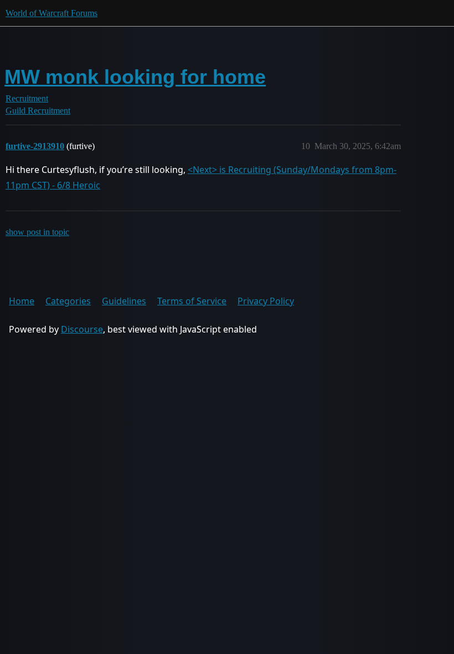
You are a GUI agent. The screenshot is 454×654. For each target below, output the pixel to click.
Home (21, 301)
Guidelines (124, 301)
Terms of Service (191, 301)
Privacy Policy (266, 301)
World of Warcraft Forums (51, 13)
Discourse (82, 329)
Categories (68, 301)
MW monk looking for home (135, 76)
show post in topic (37, 232)
